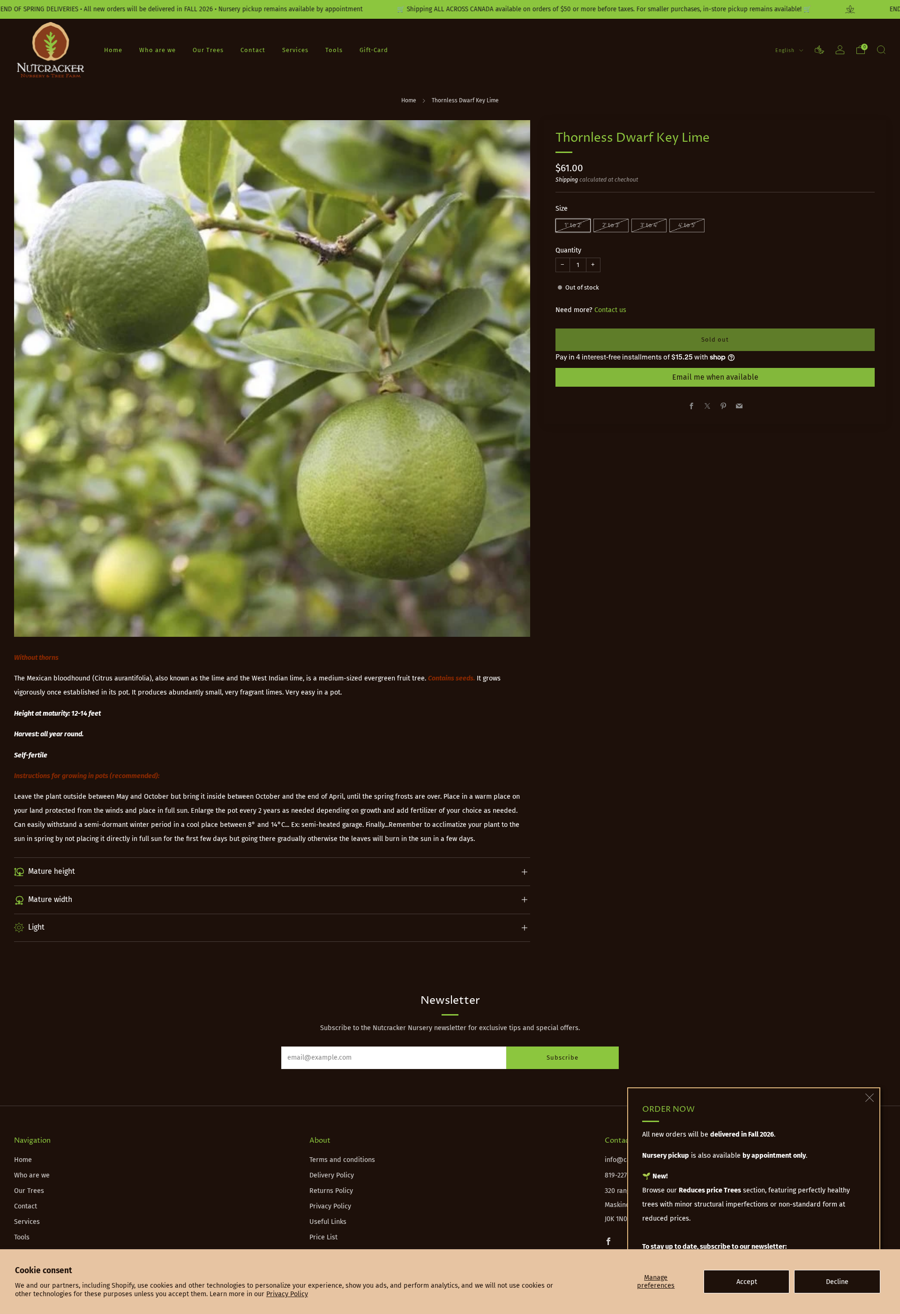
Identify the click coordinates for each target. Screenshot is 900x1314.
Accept (746, 1282)
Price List (323, 1237)
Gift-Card (374, 49)
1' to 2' (573, 225)
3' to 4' (649, 225)
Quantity (568, 250)
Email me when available (715, 377)
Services (295, 49)
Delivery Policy (331, 1175)
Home (113, 49)
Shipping (566, 179)
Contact (252, 49)
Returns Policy (331, 1191)
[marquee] (450, 9)
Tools (334, 49)
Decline (837, 1282)
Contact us (610, 310)
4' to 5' (687, 225)
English (785, 50)
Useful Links (327, 1222)
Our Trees (208, 49)
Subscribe (562, 1057)
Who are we (157, 49)
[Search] (881, 49)
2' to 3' (611, 225)
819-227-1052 (623, 1175)
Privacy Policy (287, 1294)
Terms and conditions (342, 1160)
